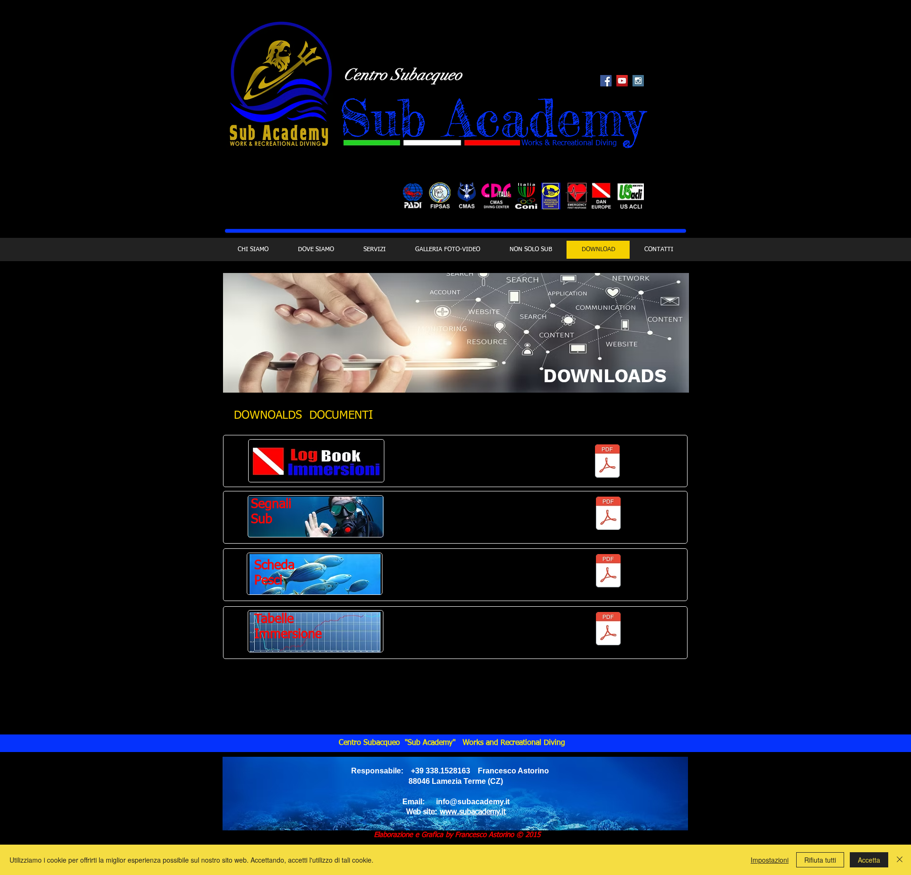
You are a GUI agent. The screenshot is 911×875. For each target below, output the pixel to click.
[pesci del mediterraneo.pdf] (608, 572)
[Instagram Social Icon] (638, 80)
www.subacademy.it (473, 812)
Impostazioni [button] (770, 860)
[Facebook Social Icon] (606, 80)
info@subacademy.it (473, 802)
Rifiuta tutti (820, 860)
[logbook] (607, 462)
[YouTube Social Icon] (622, 80)
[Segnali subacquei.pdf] (608, 514)
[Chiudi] (899, 859)
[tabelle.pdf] (608, 630)
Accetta (869, 860)
